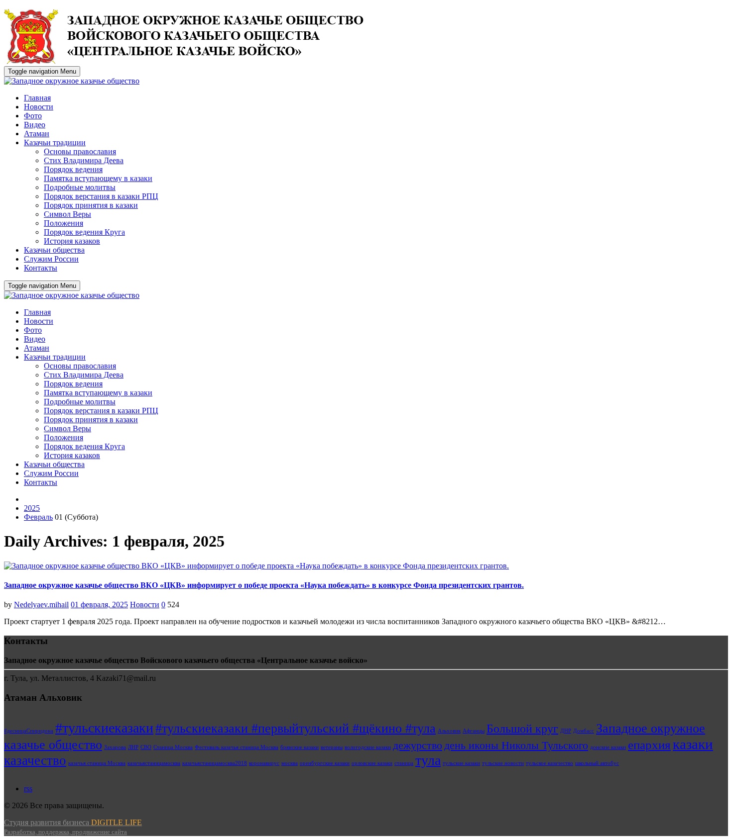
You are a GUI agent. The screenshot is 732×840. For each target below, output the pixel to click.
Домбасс (583, 731)
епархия (649, 744)
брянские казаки (299, 747)
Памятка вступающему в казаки (98, 178)
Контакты (40, 268)
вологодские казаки (368, 747)
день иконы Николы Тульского (516, 745)
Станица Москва (173, 747)
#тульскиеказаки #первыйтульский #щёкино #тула (295, 728)
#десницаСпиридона (28, 731)
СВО (145, 747)
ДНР (565, 731)
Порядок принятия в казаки (91, 205)
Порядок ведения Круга (84, 232)
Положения (63, 223)
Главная (37, 97)
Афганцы (474, 731)
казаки (693, 744)
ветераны (332, 747)
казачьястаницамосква (153, 763)
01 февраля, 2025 (99, 604)
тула (428, 760)
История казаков (72, 241)
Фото (33, 115)
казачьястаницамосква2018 (214, 763)
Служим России (51, 259)
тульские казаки (461, 763)
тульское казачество (549, 763)
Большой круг (522, 728)
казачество (35, 760)
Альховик (449, 731)
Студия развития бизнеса (73, 827)
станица (403, 763)
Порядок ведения (73, 169)
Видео (34, 124)
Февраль (38, 517)
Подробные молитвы (80, 187)
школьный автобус (597, 763)
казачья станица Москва (96, 763)
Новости (38, 106)
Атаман (36, 133)
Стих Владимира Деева (83, 160)
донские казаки (608, 747)
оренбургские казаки (325, 763)
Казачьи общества (54, 250)
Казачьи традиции (55, 142)
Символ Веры (67, 214)
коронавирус (264, 763)
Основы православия (80, 151)
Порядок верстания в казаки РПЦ (101, 196)
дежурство (417, 745)
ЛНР (133, 747)
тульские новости (503, 763)
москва (289, 763)
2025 (32, 508)
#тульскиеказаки (104, 728)
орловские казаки (372, 763)
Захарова (115, 747)
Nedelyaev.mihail (41, 604)
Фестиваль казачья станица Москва (236, 747)
